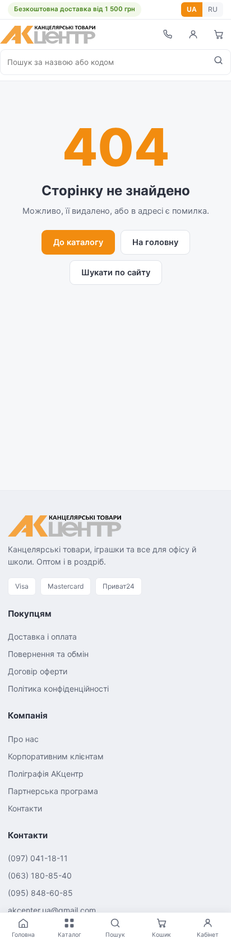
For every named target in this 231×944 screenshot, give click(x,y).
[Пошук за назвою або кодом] (218, 62)
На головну (155, 242)
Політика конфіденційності (58, 688)
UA (192, 9)
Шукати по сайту (115, 272)
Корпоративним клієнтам (56, 756)
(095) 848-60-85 (40, 893)
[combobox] (103, 62)
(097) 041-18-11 (38, 858)
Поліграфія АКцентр (46, 773)
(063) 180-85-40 (40, 875)
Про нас (23, 739)
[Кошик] (218, 34)
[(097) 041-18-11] (167, 34)
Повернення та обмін (48, 654)
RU (213, 9)
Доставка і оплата (42, 636)
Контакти (25, 808)
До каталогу (78, 242)
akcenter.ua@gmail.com (52, 910)
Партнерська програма (53, 791)
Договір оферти (37, 671)
